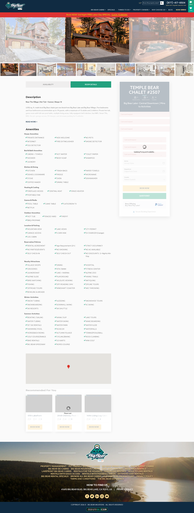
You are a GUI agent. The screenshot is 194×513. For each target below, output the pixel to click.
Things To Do (124, 10)
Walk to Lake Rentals (140, 471)
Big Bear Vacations (96, 505)
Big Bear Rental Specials (54, 476)
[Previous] (3, 40)
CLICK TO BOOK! (120, 14)
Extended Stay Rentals (130, 473)
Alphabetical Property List (118, 476)
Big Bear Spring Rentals (115, 466)
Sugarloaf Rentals (115, 471)
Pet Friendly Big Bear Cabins (84, 466)
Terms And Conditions (82, 479)
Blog (170, 10)
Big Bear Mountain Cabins (85, 469)
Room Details (91, 84)
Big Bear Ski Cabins (58, 469)
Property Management (53, 466)
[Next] (190, 40)
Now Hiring (181, 10)
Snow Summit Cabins (142, 466)
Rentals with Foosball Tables (99, 473)
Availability (48, 84)
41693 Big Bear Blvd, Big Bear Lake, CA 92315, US (86, 489)
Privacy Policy (145, 476)
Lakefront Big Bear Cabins (56, 471)
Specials (111, 10)
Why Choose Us (158, 10)
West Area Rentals (135, 469)
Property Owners (140, 10)
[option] (97, 39)
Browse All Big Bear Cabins (86, 476)
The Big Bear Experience (111, 479)
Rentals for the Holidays (88, 471)
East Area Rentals (112, 469)
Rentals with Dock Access (65, 473)
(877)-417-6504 (176, 2)
